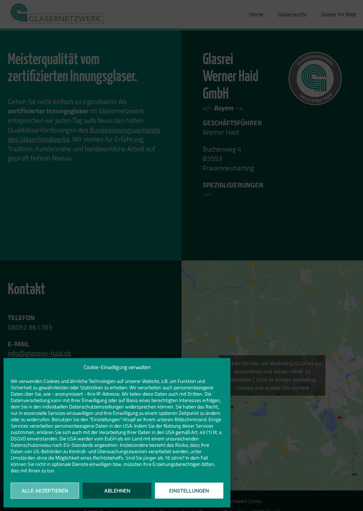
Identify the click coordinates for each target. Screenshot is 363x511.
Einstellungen (189, 491)
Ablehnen (117, 491)
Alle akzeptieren (45, 491)
